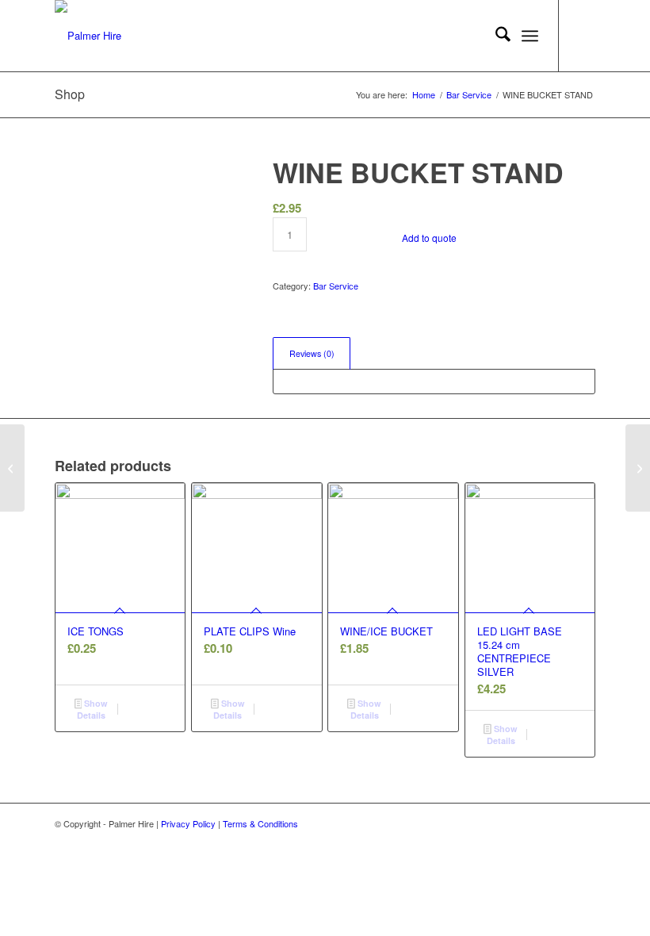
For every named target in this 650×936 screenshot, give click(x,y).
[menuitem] (495, 35)
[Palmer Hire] (88, 35)
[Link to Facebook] (583, 36)
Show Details (92, 709)
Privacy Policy (188, 823)
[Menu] (530, 35)
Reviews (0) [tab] (312, 353)
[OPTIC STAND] (12, 468)
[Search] (495, 35)
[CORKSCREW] (637, 468)
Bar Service (335, 285)
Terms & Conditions (260, 823)
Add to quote (429, 237)
